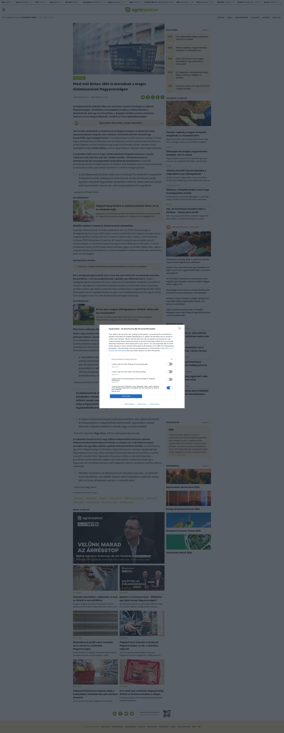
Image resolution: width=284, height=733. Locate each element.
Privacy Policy (154, 404)
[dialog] (142, 366)
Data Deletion (129, 404)
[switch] (169, 364)
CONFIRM (126, 396)
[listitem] (142, 359)
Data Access (142, 404)
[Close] (180, 329)
